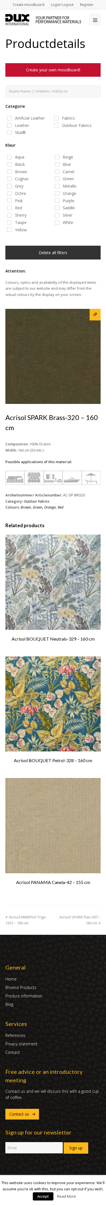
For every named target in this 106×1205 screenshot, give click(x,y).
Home (11, 979)
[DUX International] (43, 19)
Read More (66, 1196)
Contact (12, 1052)
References (15, 1035)
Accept (43, 1196)
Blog (9, 1004)
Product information (23, 996)
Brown (26, 507)
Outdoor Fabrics (36, 501)
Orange (50, 507)
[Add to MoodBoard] (95, 314)
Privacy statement (21, 1043)
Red (61, 507)
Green (37, 507)
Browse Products (20, 987)
